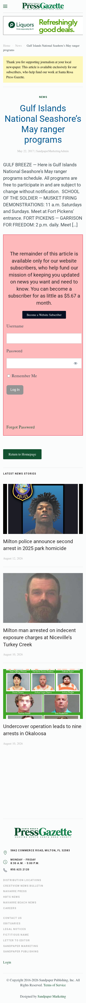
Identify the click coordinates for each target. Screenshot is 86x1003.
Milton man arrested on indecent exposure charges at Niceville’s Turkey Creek (39, 637)
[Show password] (76, 363)
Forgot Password (20, 427)
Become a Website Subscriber (44, 315)
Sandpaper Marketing (52, 996)
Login (7, 962)
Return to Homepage (22, 454)
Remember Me (24, 375)
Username (15, 326)
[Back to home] (43, 6)
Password (14, 351)
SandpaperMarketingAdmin (52, 151)
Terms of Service (54, 985)
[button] (5, 6)
